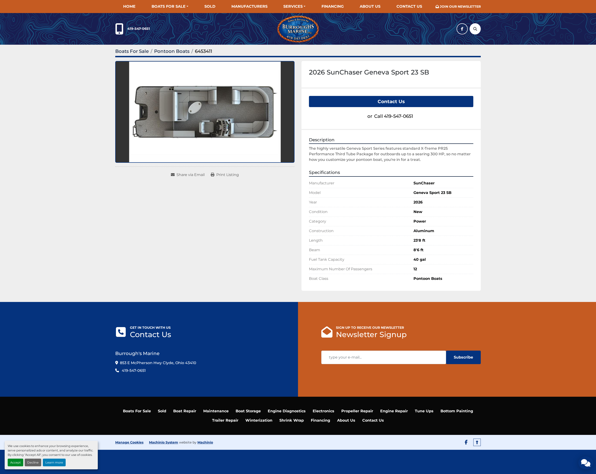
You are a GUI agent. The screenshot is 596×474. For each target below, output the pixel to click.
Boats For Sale (169, 6)
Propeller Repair (357, 411)
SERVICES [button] (293, 6)
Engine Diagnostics (287, 411)
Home (129, 6)
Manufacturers (249, 6)
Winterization (258, 420)
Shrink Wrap (291, 420)
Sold (209, 6)
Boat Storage (248, 411)
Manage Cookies (129, 442)
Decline (33, 462)
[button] (170, 6)
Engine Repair (394, 411)
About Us (370, 6)
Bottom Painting (456, 411)
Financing (333, 6)
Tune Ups (424, 411)
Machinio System (163, 442)
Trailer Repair (225, 420)
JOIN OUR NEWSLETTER (460, 6)
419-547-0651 (138, 29)
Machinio (205, 442)
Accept (15, 462)
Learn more (54, 462)
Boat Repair (184, 411)
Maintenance (216, 411)
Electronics (323, 411)
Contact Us (409, 6)
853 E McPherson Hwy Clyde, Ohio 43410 (158, 363)
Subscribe (463, 357)
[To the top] (477, 442)
